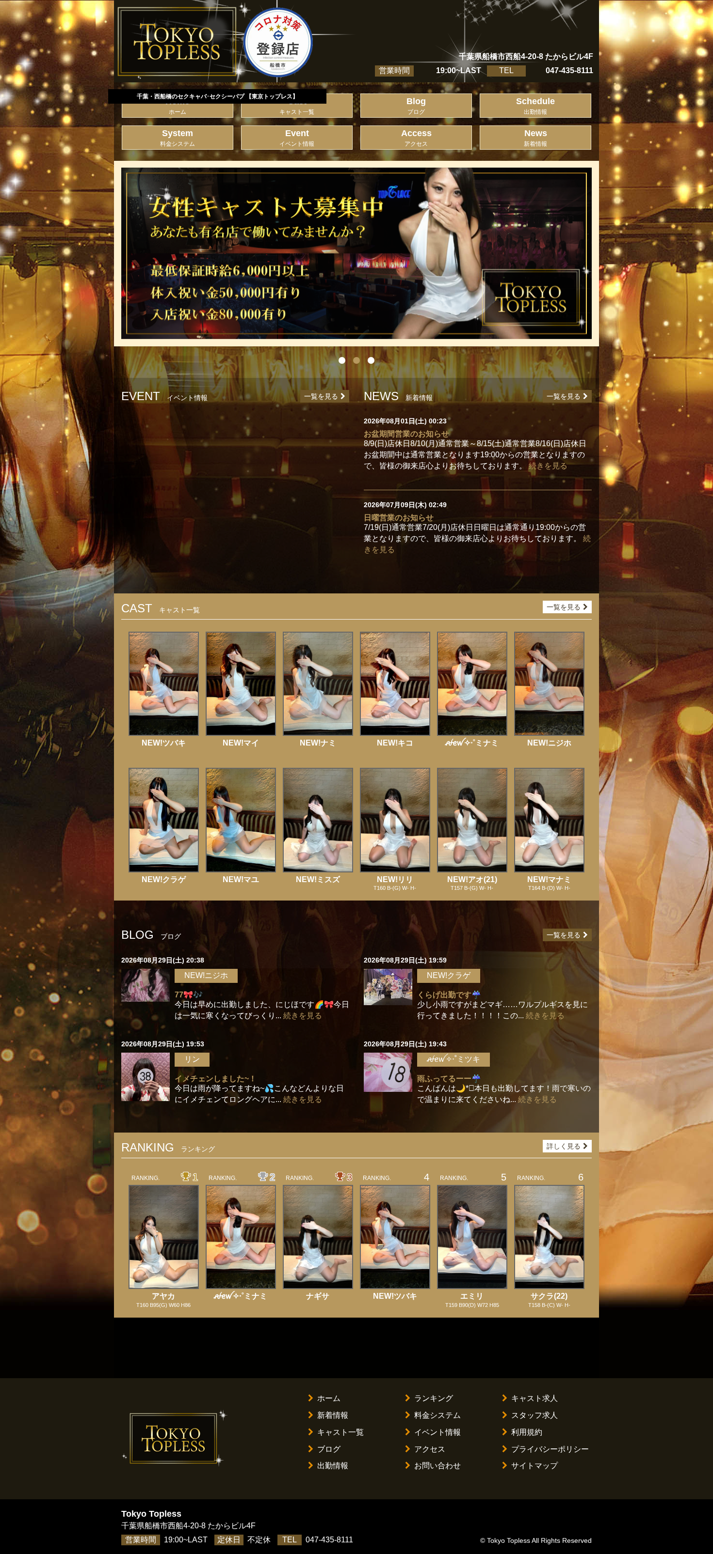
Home (177, 105)
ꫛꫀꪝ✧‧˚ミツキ (453, 1059)
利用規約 (526, 1432)
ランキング (433, 1398)
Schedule (535, 105)
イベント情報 (437, 1432)
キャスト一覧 (340, 1432)
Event (296, 137)
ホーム (328, 1398)
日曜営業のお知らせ (399, 517)
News (535, 137)
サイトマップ (534, 1465)
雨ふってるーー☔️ (449, 1078)
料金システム (437, 1415)
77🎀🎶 (189, 995)
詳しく (564, 1146)
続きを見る (548, 466)
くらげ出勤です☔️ (449, 995)
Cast (296, 105)
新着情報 (332, 1415)
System (177, 137)
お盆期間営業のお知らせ (406, 434)
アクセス (429, 1449)
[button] (156, 254)
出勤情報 (332, 1465)
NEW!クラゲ (448, 975)
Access (416, 137)
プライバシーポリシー (550, 1449)
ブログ (328, 1449)
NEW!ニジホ (206, 975)
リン (192, 1059)
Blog (416, 105)
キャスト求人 (534, 1398)
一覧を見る (321, 396)
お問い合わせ (437, 1465)
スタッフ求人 (534, 1415)
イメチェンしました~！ (216, 1078)
